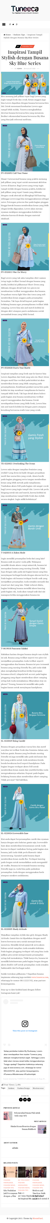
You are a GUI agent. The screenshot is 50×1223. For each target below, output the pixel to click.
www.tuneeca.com (39, 977)
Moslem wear (38, 1088)
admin (19, 68)
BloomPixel (38, 1218)
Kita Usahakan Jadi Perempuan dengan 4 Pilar (10, 1193)
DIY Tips (21, 1180)
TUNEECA (21, 1079)
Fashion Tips (19, 35)
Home (8, 35)
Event (27, 1180)
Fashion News (9, 1185)
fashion (11, 1088)
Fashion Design (23, 1088)
